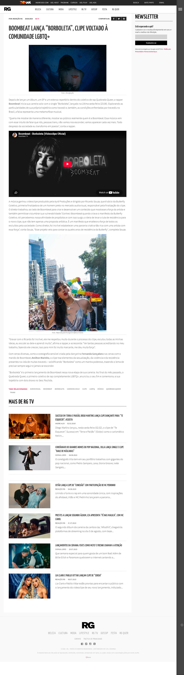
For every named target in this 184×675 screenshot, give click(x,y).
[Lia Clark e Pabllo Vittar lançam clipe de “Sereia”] (29, 597)
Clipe (84, 389)
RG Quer (115, 9)
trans (12, 392)
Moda (61, 9)
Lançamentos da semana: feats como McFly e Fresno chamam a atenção (88, 545)
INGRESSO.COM (42, 3)
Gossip (94, 9)
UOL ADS (92, 3)
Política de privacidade (93, 639)
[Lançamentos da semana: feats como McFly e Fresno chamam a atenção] (29, 567)
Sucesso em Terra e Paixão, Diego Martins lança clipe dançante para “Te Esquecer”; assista (89, 417)
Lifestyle (73, 9)
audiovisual (35, 389)
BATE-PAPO (149, 3)
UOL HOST (54, 3)
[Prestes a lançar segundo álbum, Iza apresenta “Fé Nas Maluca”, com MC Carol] (29, 537)
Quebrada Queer (113, 389)
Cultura (50, 9)
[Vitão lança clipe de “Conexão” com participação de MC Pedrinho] (29, 507)
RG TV (84, 9)
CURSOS (74, 3)
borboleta (59, 389)
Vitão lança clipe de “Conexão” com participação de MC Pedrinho (85, 485)
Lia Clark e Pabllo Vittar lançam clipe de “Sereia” (78, 575)
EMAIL (161, 3)
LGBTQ (92, 389)
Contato (77, 639)
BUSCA (136, 3)
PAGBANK (65, 3)
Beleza (38, 9)
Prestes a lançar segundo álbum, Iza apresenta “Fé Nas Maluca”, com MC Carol (89, 517)
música (101, 389)
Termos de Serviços (150, 52)
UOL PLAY (83, 3)
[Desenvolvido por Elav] (88, 658)
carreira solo (73, 389)
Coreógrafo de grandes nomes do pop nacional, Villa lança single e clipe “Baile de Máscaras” (89, 449)
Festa (104, 9)
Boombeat (47, 389)
